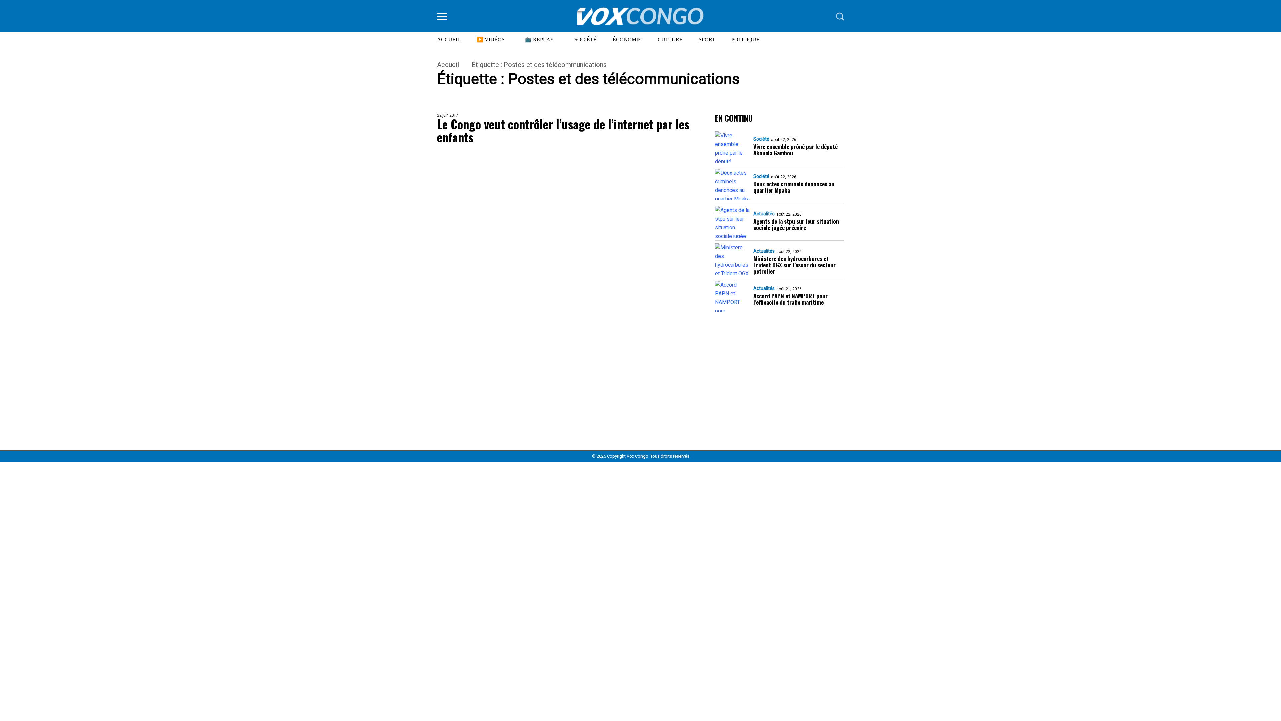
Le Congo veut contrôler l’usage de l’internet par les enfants (563, 130)
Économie (627, 39)
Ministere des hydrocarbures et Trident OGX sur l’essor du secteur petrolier (794, 264)
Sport (707, 39)
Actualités (764, 213)
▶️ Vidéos (491, 39)
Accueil (449, 39)
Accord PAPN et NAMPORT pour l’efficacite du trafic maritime (790, 299)
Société (585, 39)
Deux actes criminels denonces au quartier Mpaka (793, 187)
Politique (745, 39)
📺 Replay (539, 39)
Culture (670, 39)
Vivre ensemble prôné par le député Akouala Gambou (795, 149)
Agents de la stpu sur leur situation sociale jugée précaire (796, 224)
